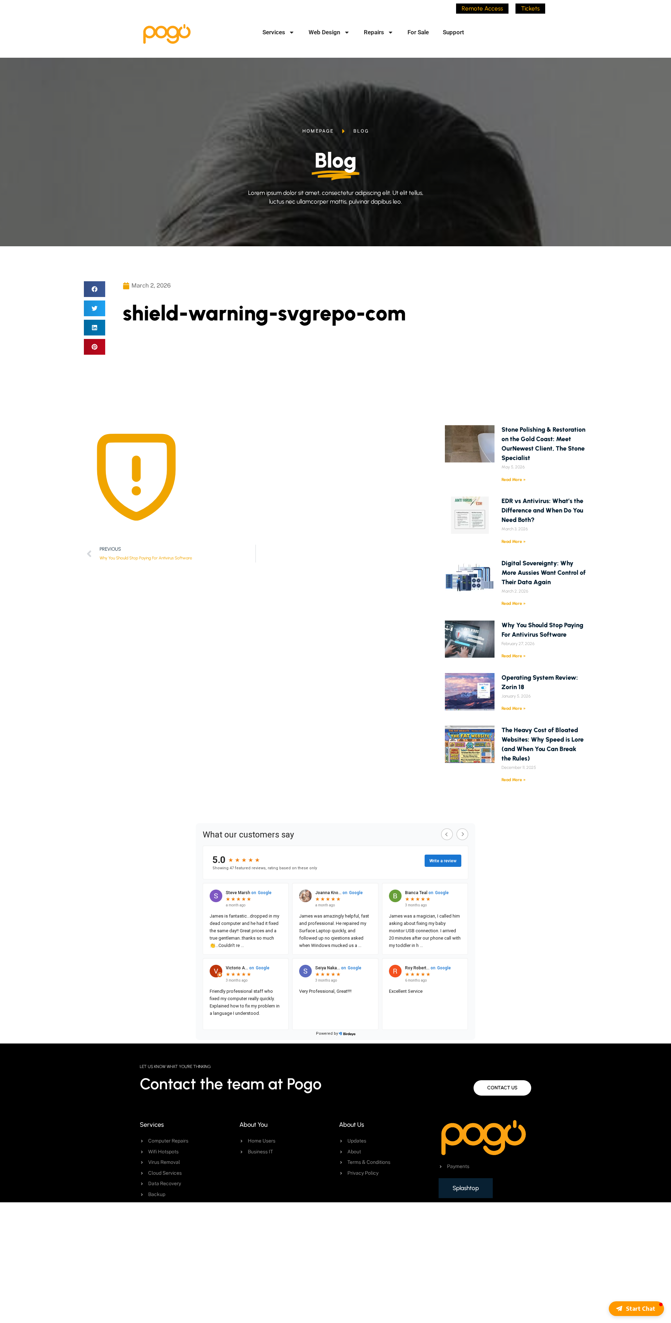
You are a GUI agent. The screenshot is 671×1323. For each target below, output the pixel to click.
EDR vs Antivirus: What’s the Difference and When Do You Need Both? (542, 510)
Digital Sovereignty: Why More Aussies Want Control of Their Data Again (544, 572)
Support (453, 32)
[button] (94, 289)
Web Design (324, 32)
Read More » (514, 479)
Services (273, 32)
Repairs (374, 32)
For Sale (418, 32)
